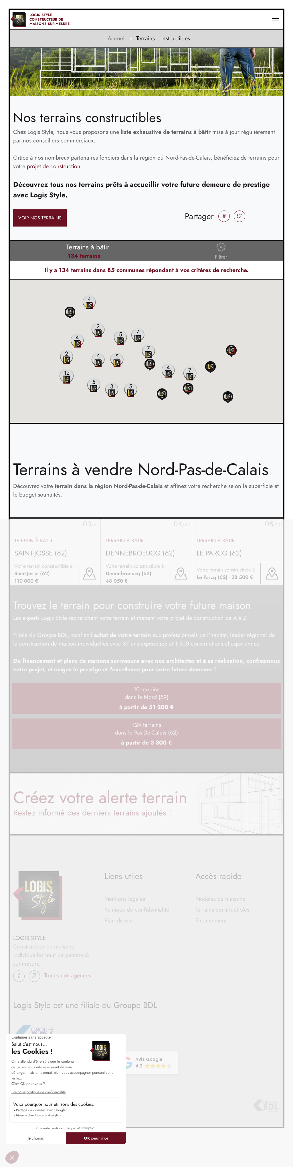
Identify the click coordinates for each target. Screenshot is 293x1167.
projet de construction (53, 166)
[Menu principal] (275, 19)
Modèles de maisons (220, 899)
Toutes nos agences (67, 975)
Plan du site (118, 920)
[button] (231, 350)
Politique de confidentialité (136, 910)
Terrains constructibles (222, 910)
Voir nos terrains (40, 218)
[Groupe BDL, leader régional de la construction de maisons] (265, 1106)
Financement (211, 920)
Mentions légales (124, 899)
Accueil (117, 38)
